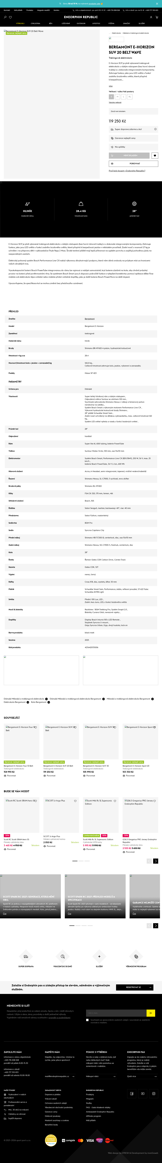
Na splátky (120, 147)
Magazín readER (43, 10)
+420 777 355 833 (151, 10)
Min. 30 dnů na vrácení (18, 1110)
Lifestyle (96, 23)
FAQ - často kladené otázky (98, 1108)
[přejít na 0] (71, 925)
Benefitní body (51, 1125)
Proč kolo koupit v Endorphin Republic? (127, 171)
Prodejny (29, 10)
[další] (155, 861)
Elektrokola (116, 33)
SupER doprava (15, 1118)
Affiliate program (93, 1116)
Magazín (90, 1099)
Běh (50, 23)
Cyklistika (35, 23)
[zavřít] (157, 4)
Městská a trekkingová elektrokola (136, 33)
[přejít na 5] (84, 925)
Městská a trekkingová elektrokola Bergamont (128, 699)
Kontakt (7, 10)
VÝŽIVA (111, 23)
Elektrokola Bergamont (15, 702)
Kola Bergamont (38, 702)
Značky (126, 23)
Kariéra (56, 10)
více (111, 86)
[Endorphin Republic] (81, 17)
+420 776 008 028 (113, 10)
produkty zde (94, 4)
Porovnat (11, 776)
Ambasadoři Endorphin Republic (100, 1112)
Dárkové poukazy (52, 1116)
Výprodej (20, 23)
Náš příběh (18, 10)
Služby (89, 1103)
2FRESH (125, 1153)
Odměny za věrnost (16, 1114)
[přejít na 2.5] (77, 925)
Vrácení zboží (51, 1099)
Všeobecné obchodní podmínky (59, 1108)
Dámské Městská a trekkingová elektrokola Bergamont (75, 699)
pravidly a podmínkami (59, 1018)
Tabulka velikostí (115, 102)
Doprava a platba (52, 1095)
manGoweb (152, 1153)
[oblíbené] (11, 17)
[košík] (157, 17)
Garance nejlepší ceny (125, 138)
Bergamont (90, 319)
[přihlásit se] (151, 17)
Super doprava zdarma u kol (136, 130)
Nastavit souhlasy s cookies (57, 1120)
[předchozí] (149, 861)
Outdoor (81, 23)
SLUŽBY (142, 23)
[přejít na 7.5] (90, 925)
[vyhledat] (5, 17)
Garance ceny (51, 1112)
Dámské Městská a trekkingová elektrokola (24, 699)
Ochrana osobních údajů (56, 1103)
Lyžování (66, 23)
